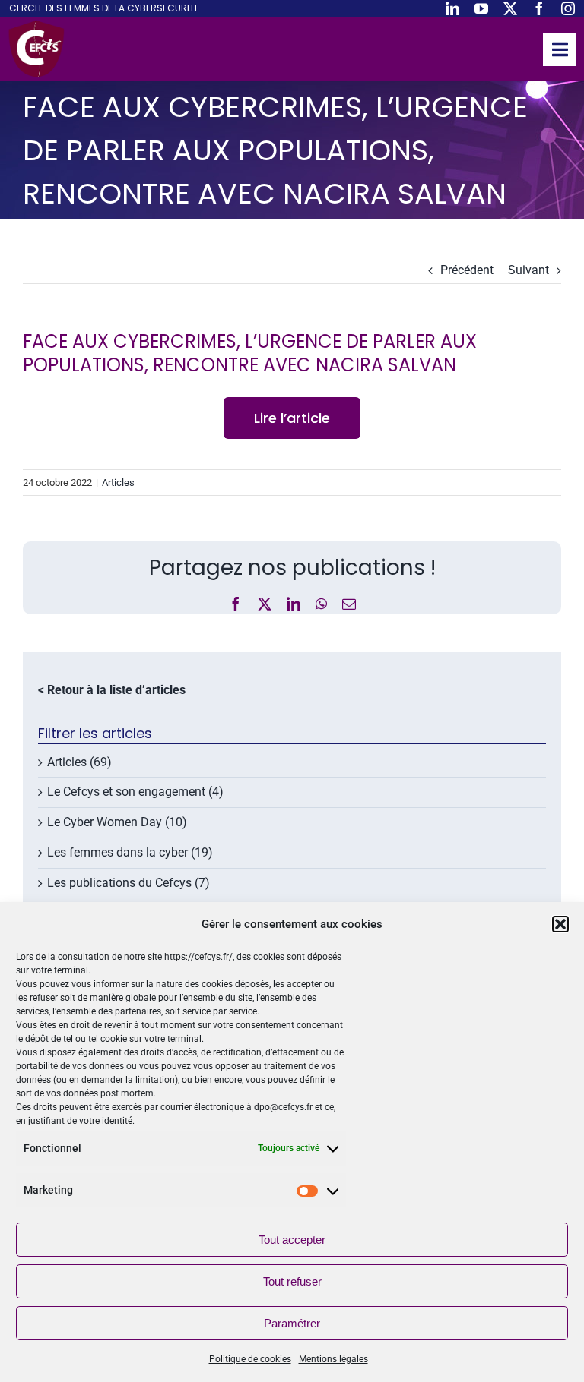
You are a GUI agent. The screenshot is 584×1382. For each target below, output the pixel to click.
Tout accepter (292, 1239)
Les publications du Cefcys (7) (128, 883)
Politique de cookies (250, 1359)
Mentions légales (333, 1359)
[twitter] (510, 8)
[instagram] (568, 8)
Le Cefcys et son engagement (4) (135, 791)
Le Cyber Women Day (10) (117, 822)
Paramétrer (292, 1323)
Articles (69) (79, 762)
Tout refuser (292, 1281)
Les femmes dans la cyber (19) (130, 852)
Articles (118, 482)
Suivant (528, 270)
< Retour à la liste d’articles (112, 690)
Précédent (467, 270)
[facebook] (539, 8)
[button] (560, 924)
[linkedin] (452, 8)
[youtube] (481, 8)
